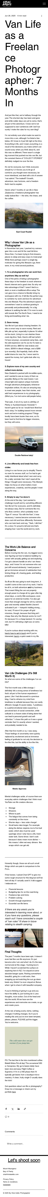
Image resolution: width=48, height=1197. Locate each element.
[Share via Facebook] (6, 1109)
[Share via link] (25, 1109)
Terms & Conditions (10, 1182)
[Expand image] (14, 938)
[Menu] (44, 4)
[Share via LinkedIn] (18, 1109)
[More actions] (41, 15)
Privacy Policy (8, 1179)
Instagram (6, 1185)
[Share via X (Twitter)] (12, 1109)
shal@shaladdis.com (11, 1174)
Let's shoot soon (24, 1160)
